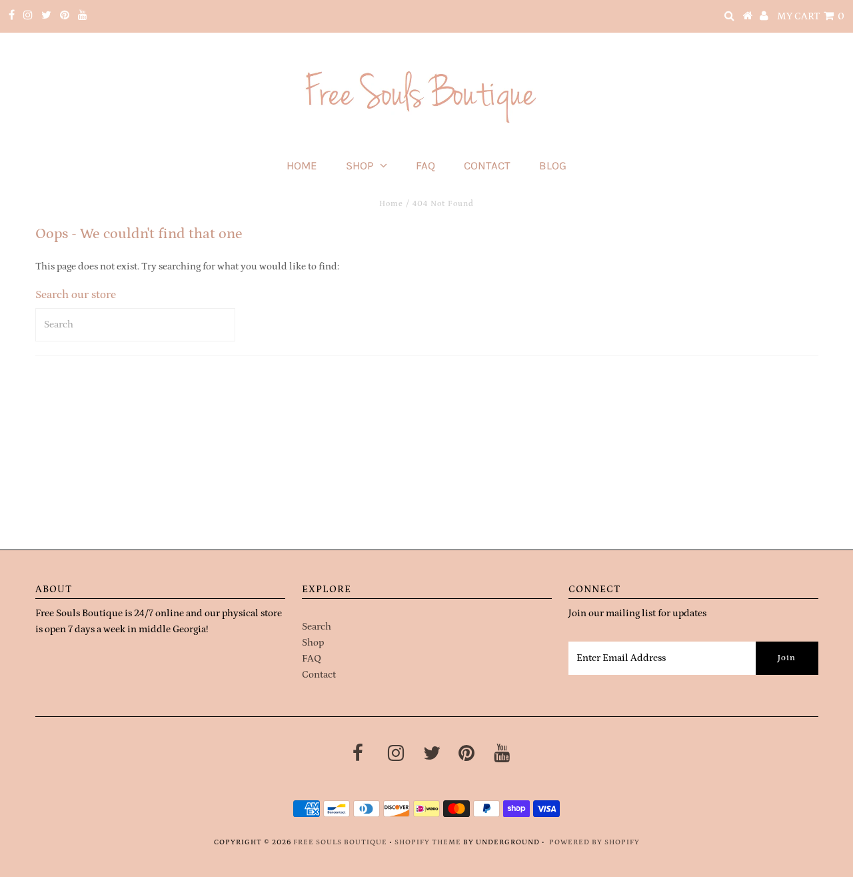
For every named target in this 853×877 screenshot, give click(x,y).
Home (302, 165)
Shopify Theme (428, 842)
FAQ (425, 165)
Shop (359, 165)
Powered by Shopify (594, 842)
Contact (487, 165)
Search (316, 626)
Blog (552, 165)
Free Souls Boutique (340, 842)
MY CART (810, 16)
